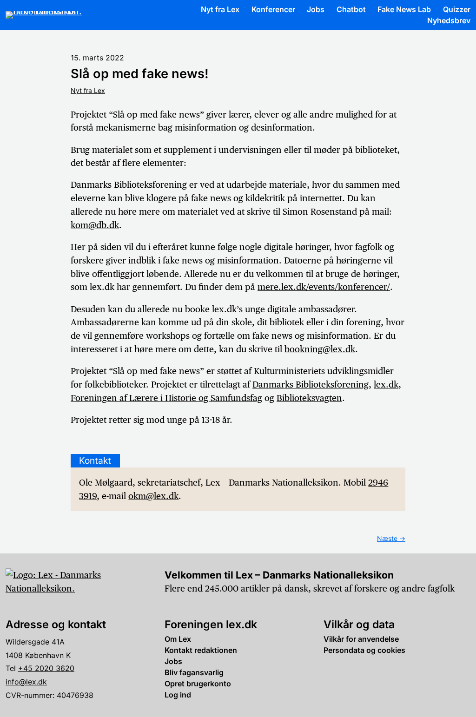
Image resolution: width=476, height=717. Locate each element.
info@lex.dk (26, 681)
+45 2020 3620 (46, 668)
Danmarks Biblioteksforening (310, 384)
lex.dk (386, 384)
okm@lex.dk (153, 496)
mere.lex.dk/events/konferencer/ (324, 287)
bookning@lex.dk (319, 349)
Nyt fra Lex (88, 90)
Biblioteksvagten (309, 398)
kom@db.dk (95, 225)
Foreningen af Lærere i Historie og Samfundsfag (166, 398)
